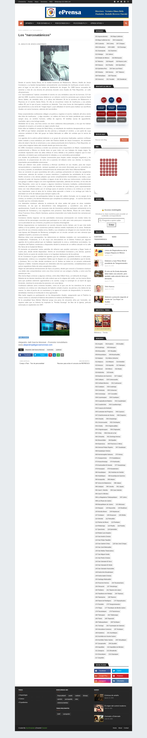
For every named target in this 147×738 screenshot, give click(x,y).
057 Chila (98, 433)
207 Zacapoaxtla (100, 643)
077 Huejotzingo (120, 465)
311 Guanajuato (100, 51)
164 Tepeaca (119, 593)
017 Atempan (120, 365)
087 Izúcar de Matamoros (103, 483)
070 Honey (119, 454)
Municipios (122, 108)
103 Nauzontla (110, 508)
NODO (114, 237)
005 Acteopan (111, 347)
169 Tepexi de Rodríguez (103, 601)
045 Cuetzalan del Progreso (104, 411)
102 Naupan (99, 508)
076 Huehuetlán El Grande (103, 465)
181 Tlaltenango (113, 615)
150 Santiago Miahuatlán (103, 579)
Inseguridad (121, 113)
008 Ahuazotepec (100, 354)
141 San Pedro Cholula (102, 558)
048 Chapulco (121, 415)
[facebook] (114, 1)
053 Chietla (99, 426)
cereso (21, 699)
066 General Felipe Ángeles (104, 447)
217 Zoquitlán (99, 658)
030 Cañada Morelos (102, 383)
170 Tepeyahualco (120, 601)
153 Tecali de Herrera (102, 583)
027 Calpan (118, 376)
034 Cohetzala (100, 390)
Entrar (111, 225)
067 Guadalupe (121, 447)
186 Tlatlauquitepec (101, 622)
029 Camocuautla (112, 379)
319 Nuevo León (121, 61)
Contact (126, 728)
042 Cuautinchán (100, 404)
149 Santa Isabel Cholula (103, 576)
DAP (58, 714)
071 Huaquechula (101, 458)
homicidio (50, 350)
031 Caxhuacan (116, 383)
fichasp (85, 695)
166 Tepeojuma (100, 597)
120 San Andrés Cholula (103, 536)
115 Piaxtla (111, 526)
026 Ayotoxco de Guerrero (103, 376)
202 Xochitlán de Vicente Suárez (105, 636)
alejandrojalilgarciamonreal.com (37, 345)
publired (25, 30)
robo (76, 699)
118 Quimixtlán (112, 529)
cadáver (77, 695)
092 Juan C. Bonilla (101, 490)
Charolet (44, 728)
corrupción (66, 714)
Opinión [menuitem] (28, 23)
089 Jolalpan (99, 486)
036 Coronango (100, 394)
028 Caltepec (99, 379)
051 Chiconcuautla (101, 422)
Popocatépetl (61, 695)
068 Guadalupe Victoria (102, 451)
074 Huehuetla (115, 461)
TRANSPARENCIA (100, 239)
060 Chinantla (99, 436)
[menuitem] (21, 23)
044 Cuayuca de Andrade (103, 408)
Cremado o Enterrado (112, 716)
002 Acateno (109, 344)
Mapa (36, 2)
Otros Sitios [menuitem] (96, 23)
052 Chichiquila (115, 422)
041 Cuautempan (120, 401)
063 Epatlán (112, 440)
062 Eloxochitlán (100, 440)
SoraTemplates (30, 728)
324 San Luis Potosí (116, 68)
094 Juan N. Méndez (101, 494)
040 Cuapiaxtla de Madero (103, 401)
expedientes (23, 702)
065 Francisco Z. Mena (115, 444)
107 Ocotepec (99, 515)
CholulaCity (22, 2)
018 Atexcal (99, 369)
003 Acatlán (120, 344)
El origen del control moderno (115, 706)
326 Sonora (109, 72)
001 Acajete (99, 344)
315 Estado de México (102, 58)
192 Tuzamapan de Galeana (115, 626)
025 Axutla (110, 372)
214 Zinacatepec (100, 654)
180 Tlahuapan (100, 615)
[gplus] (102, 676)
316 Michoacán (117, 58)
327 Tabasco (120, 72)
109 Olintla (122, 515)
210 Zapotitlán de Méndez (115, 647)
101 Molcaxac (120, 504)
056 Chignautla (115, 429)
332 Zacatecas (121, 79)
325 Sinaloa (99, 72)
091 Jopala (120, 486)
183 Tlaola (98, 618)
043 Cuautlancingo (115, 404)
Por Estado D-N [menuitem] (61, 23)
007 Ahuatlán (112, 351)
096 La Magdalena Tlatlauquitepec (106, 497)
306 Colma (110, 43)
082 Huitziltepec (100, 476)
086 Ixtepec (111, 479)
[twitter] (118, 1)
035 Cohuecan (112, 390)
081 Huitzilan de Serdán (116, 472)
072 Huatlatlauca (114, 458)
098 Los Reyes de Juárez (103, 501)
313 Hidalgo (99, 54)
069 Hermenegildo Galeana (104, 454)
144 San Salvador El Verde (103, 565)
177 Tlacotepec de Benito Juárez (115, 608)
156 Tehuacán (99, 586)
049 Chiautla (99, 419)
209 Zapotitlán (99, 647)
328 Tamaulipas (100, 76)
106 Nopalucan (114, 511)
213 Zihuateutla (112, 650)
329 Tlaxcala (112, 76)
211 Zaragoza (99, 650)
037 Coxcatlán (112, 394)
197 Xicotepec (118, 629)
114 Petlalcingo (100, 526)
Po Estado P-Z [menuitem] (80, 23)
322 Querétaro (120, 65)
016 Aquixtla (110, 365)
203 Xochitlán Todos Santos (104, 640)
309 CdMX (111, 47)
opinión (59, 699)
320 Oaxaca (99, 65)
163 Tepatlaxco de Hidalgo (103, 593)
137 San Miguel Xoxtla (102, 554)
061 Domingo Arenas (113, 436)
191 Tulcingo (99, 626)
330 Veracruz (99, 79)
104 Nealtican (122, 508)
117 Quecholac (100, 529)
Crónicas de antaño (112, 695)
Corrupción (111, 119)
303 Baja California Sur (102, 40)
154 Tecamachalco (118, 583)
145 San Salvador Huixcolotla (104, 568)
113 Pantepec (115, 522)
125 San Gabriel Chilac (102, 543)
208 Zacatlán (113, 643)
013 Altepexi (110, 362)
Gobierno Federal (101, 108)
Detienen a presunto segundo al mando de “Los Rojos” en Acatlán (116, 299)
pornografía (68, 699)
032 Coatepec (99, 387)
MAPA (111, 99)
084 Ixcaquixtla (100, 479)
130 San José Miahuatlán (103, 547)
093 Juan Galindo (116, 490)
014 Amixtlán (120, 362)
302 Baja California (116, 36)
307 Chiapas (120, 43)
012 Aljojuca (99, 362)
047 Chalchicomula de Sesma (104, 415)
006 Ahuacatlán (100, 351)
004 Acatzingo (99, 347)
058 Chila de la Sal (110, 433)
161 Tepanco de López (114, 590)
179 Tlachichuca (114, 611)
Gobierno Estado (111, 108)
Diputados (101, 113)
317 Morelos (99, 61)
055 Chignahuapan (101, 429)
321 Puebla (109, 65)
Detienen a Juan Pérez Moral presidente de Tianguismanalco (116, 262)
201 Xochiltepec (112, 633)
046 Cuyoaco (120, 411)
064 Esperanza (100, 444)
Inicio (20, 30)
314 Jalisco (109, 54)
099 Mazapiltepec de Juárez (104, 504)
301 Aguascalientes (101, 36)
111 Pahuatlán (110, 518)
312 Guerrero (112, 51)
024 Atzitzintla (99, 372)
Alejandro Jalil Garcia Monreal (34, 350)
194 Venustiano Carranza (103, 629)
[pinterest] (124, 1)
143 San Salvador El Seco (103, 561)
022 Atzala (118, 369)
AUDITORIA (98, 237)
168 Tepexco (112, 597)
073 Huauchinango (101, 461)
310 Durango (121, 47)
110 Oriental (99, 518)
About (120, 728)
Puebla (30, 2)
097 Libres (123, 497)
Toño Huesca (109, 286)
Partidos (111, 113)
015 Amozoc (99, 365)
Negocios (101, 119)
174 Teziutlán (99, 604)
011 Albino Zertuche (112, 358)
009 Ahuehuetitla (114, 354)
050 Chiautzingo (111, 419)
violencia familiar (62, 703)
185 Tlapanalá (109, 618)
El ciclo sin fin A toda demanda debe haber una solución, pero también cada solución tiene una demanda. (116, 274)
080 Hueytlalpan (100, 472)
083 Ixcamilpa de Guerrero (116, 476)
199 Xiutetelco (99, 633)
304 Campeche (117, 40)
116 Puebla (121, 526)
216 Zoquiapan (113, 654)
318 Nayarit (109, 61)
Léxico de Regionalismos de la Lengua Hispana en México (116, 251)
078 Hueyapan (100, 469)
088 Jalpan (117, 483)
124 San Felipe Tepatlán (103, 540)
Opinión (121, 119)
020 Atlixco (108, 369)
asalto (70, 695)
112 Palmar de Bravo (101, 522)
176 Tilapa (98, 608)
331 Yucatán (110, 79)
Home (115, 728)
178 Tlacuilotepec (100, 611)
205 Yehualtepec (121, 640)
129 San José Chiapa (119, 543)
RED (50, 2)
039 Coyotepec (114, 397)
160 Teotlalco (99, 590)
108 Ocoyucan (111, 515)
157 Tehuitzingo (112, 586)
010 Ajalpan (99, 358)
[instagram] (128, 1)
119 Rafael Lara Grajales (103, 533)
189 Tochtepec (115, 622)
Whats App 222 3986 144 (63, 2)
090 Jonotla (110, 486)
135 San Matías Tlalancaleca (104, 551)
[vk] (120, 681)
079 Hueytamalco (113, 469)
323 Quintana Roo (101, 68)
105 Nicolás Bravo (101, 511)
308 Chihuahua (100, 47)
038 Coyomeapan (101, 397)
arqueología (23, 695)
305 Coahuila (99, 43)
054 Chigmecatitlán (111, 426)
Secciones (44, 2)
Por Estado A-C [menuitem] (43, 23)
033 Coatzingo (111, 387)
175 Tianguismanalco (113, 604)
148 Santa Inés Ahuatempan (104, 572)
